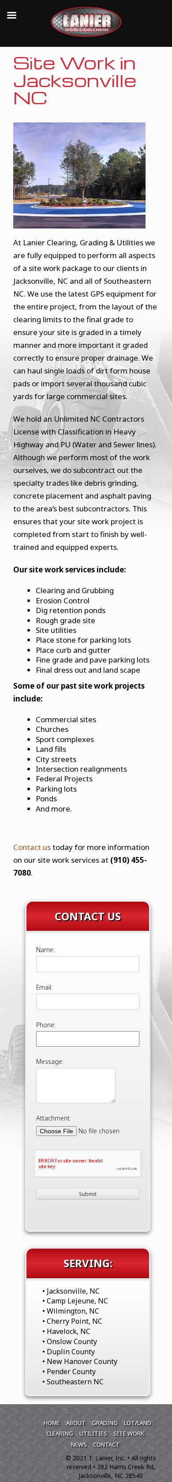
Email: (44, 987)
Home (52, 1423)
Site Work (128, 1433)
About (76, 1423)
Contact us (32, 847)
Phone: (46, 1025)
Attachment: (53, 1118)
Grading (105, 1423)
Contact (106, 1444)
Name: (45, 949)
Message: (50, 1061)
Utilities (93, 1433)
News (79, 1444)
